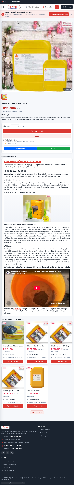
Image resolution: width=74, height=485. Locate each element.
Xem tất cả (36, 412)
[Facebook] (3, 452)
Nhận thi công (44, 433)
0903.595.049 (16, 436)
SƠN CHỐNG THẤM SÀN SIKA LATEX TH (22, 161)
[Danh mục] (21, 7)
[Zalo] (7, 452)
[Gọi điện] (12, 452)
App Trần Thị (44, 439)
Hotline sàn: (11, 2)
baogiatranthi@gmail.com (12, 439)
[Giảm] (11, 126)
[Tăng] (18, 126)
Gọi (55, 148)
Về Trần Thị (7, 467)
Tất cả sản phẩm (45, 429)
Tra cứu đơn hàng (9, 461)
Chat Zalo (21, 148)
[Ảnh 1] (4, 97)
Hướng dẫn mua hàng (10, 464)
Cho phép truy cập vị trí (60, 14)
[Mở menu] (3, 7)
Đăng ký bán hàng (9, 470)
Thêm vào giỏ (38, 131)
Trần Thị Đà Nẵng (11, 140)
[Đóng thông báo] (71, 14)
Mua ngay (37, 136)
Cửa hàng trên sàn (45, 436)
